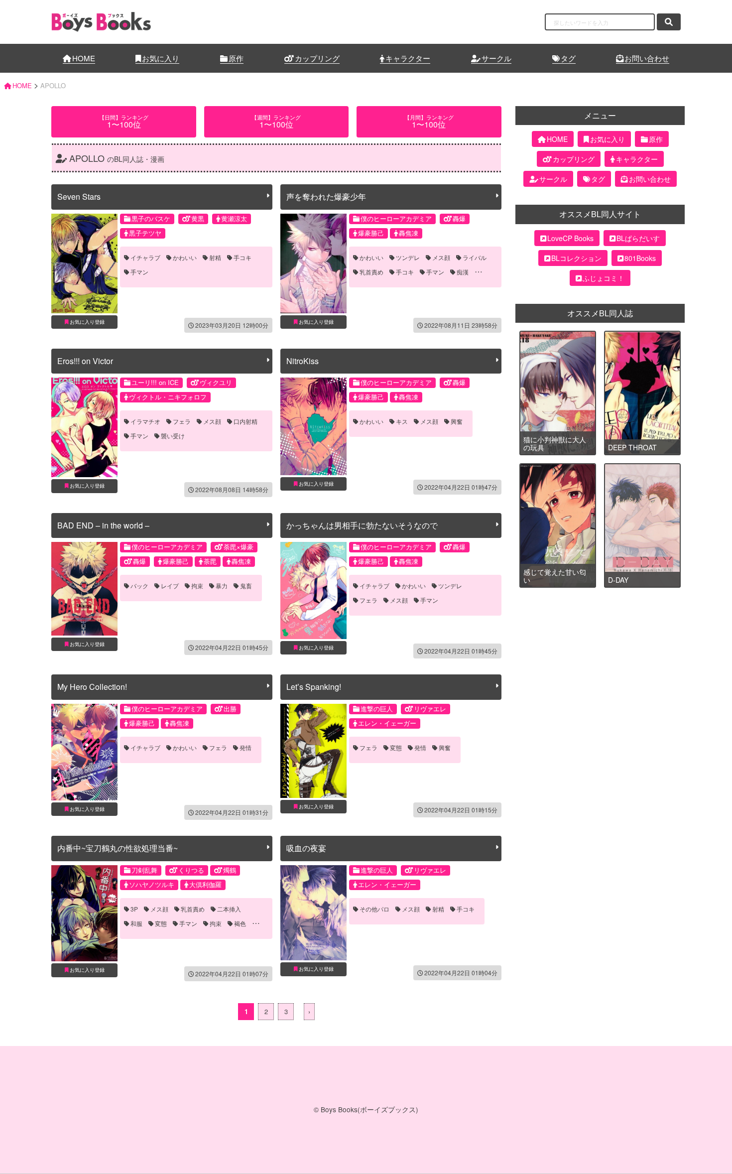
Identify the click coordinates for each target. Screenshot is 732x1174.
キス (402, 421)
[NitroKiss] (313, 426)
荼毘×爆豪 (238, 546)
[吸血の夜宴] (313, 913)
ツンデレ (408, 257)
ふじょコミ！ (603, 278)
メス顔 (441, 257)
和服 (136, 923)
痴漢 (463, 271)
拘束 (197, 585)
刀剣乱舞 (144, 870)
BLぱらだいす (638, 238)
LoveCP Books (570, 238)
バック (139, 585)
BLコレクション (576, 258)
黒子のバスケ (150, 218)
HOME (83, 58)
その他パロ (374, 909)
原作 (236, 58)
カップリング (317, 58)
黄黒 (197, 218)
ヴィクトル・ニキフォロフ (168, 396)
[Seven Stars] (84, 263)
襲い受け (173, 435)
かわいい (185, 257)
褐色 (240, 923)
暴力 (222, 585)
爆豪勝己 (371, 233)
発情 (245, 747)
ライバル (475, 257)
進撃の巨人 (377, 708)
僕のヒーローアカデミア (396, 218)
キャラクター (407, 58)
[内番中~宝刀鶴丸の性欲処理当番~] (84, 913)
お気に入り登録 (87, 321)
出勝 (230, 708)
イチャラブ (145, 257)
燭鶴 (229, 870)
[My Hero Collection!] (84, 752)
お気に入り (160, 58)
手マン (139, 271)
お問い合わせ (646, 58)
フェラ (182, 421)
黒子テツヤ (145, 233)
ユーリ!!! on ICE (155, 382)
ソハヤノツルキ (151, 884)
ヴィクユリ (216, 382)
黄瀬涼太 (234, 218)
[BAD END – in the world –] (84, 589)
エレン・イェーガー (387, 723)
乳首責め (371, 271)
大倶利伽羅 (205, 884)
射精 (215, 257)
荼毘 (210, 561)
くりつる (191, 870)
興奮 (457, 421)
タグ (568, 58)
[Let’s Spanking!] (313, 751)
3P (134, 909)
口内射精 (245, 421)
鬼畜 (246, 585)
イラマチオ (145, 421)
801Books (640, 258)
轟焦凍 (408, 233)
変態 (396, 747)
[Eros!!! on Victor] (84, 427)
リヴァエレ (430, 708)
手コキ (242, 257)
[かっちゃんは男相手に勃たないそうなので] (313, 590)
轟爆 (459, 218)
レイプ (170, 585)
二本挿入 (229, 909)
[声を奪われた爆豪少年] (313, 263)
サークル (496, 58)
